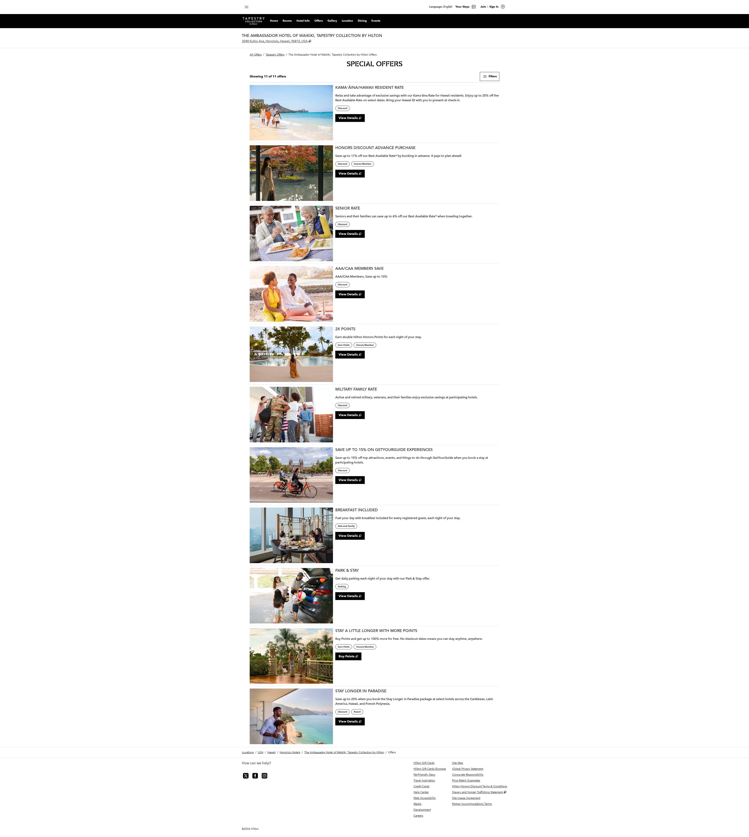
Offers (392, 752)
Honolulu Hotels (290, 752)
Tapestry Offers (275, 54)
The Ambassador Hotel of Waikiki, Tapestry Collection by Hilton (344, 752)
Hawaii (271, 752)
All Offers (256, 54)
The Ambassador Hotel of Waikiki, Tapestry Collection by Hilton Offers (332, 54)
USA (260, 752)
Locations (248, 752)
